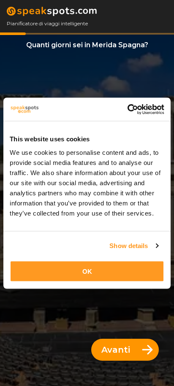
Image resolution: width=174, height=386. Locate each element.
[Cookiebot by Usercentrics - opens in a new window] (127, 109)
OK (87, 271)
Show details (128, 245)
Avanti (115, 350)
